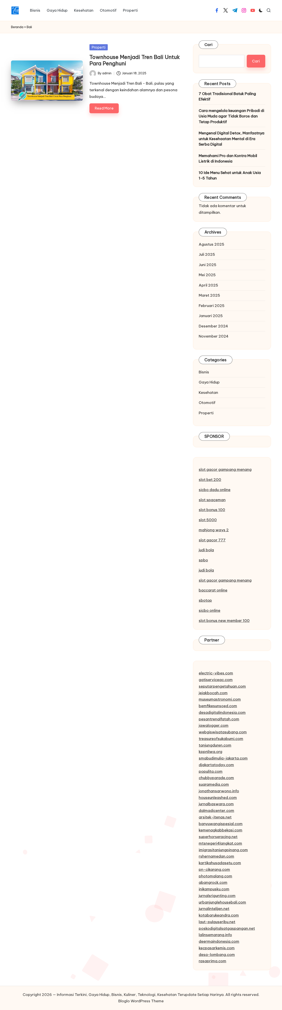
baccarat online (213, 590)
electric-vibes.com (216, 673)
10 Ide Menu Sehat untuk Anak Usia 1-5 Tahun (230, 175)
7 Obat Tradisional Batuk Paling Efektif (227, 96)
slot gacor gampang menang (225, 469)
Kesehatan (208, 392)
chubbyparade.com (216, 777)
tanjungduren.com (215, 745)
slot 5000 (208, 519)
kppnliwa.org (210, 751)
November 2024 (213, 336)
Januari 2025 (211, 315)
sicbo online (209, 610)
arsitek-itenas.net (215, 817)
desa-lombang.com (217, 954)
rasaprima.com (212, 961)
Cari (208, 44)
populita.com (211, 771)
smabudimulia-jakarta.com (223, 758)
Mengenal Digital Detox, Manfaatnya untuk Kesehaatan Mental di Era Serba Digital (231, 139)
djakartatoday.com (216, 764)
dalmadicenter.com (216, 810)
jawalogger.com (213, 725)
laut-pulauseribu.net (217, 921)
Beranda (17, 27)
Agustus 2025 (211, 244)
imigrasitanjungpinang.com (223, 849)
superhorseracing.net (218, 836)
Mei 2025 (207, 274)
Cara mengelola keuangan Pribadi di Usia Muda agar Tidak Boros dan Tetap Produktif (231, 116)
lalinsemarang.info (215, 934)
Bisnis (204, 372)
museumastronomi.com (220, 699)
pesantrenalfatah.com (219, 719)
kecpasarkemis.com (217, 948)
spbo (203, 560)
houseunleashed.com (218, 797)
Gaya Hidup (209, 382)
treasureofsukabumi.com (221, 738)
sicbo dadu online (214, 489)
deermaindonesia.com (219, 941)
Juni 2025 (207, 264)
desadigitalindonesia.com (222, 712)
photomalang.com (215, 876)
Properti (99, 47)
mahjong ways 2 (214, 530)
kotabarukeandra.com (219, 915)
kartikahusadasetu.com (220, 862)
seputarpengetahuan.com (222, 686)
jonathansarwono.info (219, 791)
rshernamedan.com (216, 856)
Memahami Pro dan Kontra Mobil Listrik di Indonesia (228, 158)
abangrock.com (213, 882)
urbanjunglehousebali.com (222, 902)
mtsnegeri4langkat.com (220, 843)
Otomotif (207, 402)
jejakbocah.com (213, 692)
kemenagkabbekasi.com (220, 830)
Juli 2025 (207, 254)
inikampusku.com (214, 889)
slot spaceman (212, 499)
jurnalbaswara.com (216, 804)
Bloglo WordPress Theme (141, 1001)
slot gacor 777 (212, 540)
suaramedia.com (214, 784)
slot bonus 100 (212, 509)
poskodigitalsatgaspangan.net (227, 928)
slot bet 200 (210, 479)
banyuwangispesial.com (221, 823)
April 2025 (208, 285)
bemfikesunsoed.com (218, 705)
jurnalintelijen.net (214, 908)
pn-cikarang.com (214, 869)
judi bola (206, 550)
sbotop (205, 600)
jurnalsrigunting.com (217, 895)
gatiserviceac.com (216, 679)
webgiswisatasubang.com (223, 732)
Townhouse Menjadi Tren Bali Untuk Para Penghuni (134, 60)
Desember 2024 (213, 326)
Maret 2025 (209, 295)
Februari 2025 (211, 305)
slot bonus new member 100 (224, 620)
